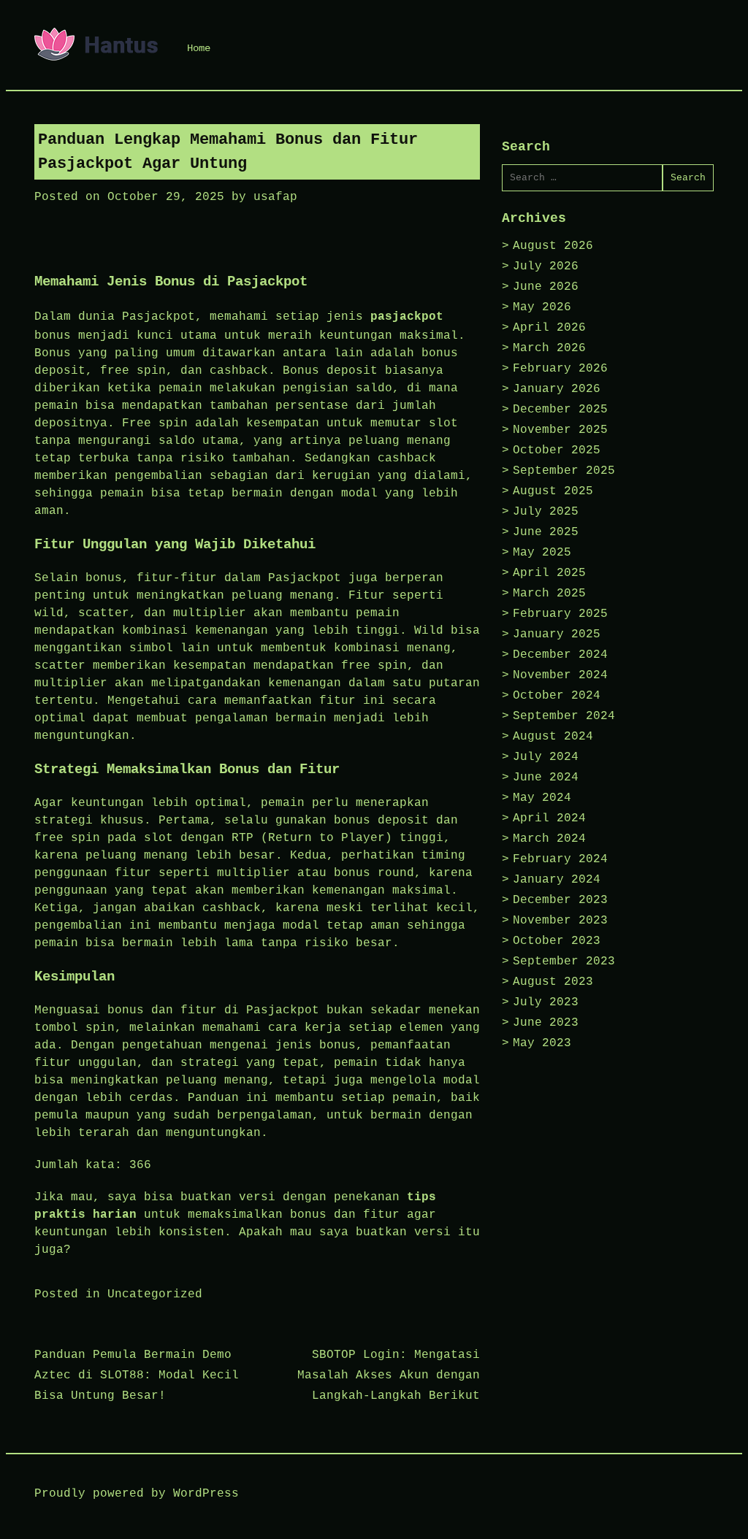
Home (198, 48)
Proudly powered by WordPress (136, 1493)
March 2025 (549, 593)
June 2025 (546, 532)
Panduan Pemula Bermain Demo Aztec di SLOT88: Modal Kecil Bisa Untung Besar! (136, 1375)
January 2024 (556, 879)
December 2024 (560, 654)
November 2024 (560, 675)
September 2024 (564, 716)
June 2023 (546, 1022)
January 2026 (556, 389)
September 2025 (564, 470)
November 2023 (560, 920)
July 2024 (546, 757)
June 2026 (546, 286)
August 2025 (553, 491)
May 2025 (542, 552)
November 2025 (560, 430)
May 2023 (542, 1043)
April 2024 (549, 818)
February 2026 (560, 368)
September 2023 (564, 961)
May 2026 (542, 307)
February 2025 (560, 614)
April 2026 (549, 327)
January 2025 (556, 634)
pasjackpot (406, 316)
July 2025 (546, 511)
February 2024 (560, 859)
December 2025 (560, 409)
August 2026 (553, 246)
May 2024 (542, 798)
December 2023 (560, 900)
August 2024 (553, 736)
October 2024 (556, 695)
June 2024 (546, 777)
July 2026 (546, 266)
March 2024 (549, 838)
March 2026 (549, 348)
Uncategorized (154, 1294)
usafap (275, 197)
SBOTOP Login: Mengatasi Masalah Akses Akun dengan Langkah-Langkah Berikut (388, 1375)
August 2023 (553, 982)
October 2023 (556, 941)
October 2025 (556, 450)
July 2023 (546, 1002)
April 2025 (549, 573)
